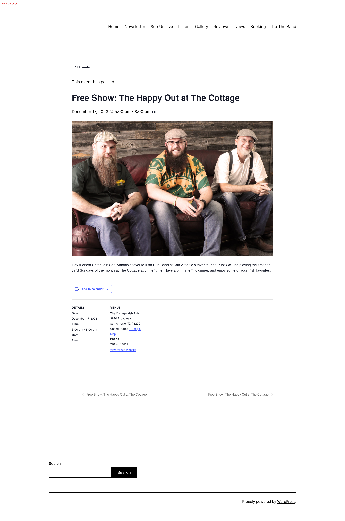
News (239, 26)
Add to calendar (92, 289)
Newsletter (135, 26)
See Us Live (162, 26)
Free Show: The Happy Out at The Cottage (116, 394)
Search (55, 463)
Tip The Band (283, 26)
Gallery (201, 26)
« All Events (81, 67)
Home (113, 26)
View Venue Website (123, 349)
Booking (258, 26)
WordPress (286, 501)
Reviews (221, 26)
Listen (184, 26)
